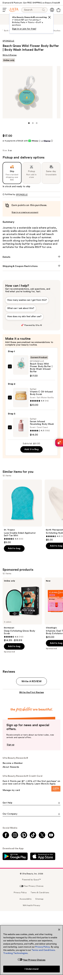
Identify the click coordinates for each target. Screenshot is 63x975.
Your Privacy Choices (34, 960)
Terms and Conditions (43, 950)
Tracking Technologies (15, 953)
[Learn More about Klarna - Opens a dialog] (52, 140)
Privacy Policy (42, 947)
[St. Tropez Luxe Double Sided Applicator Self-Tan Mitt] (22, 512)
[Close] (59, 929)
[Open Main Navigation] (4, 9)
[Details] (31, 257)
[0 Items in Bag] (58, 9)
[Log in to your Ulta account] (52, 9)
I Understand (32, 969)
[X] (49, 17)
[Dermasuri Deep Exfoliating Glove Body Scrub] (22, 609)
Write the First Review (31, 692)
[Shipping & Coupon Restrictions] (31, 266)
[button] (29, 123)
